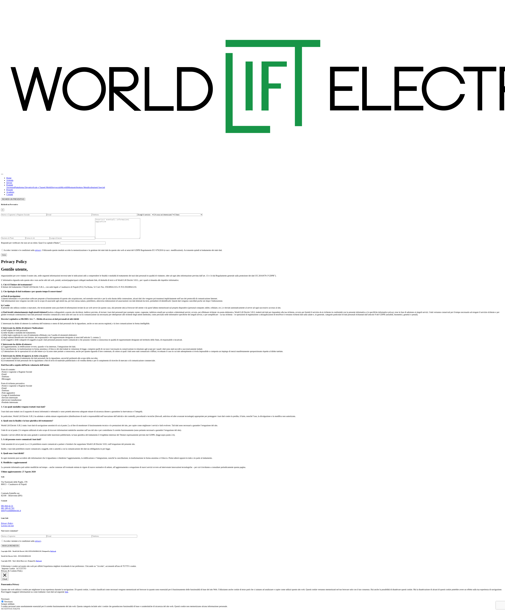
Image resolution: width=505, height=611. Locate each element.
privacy (38, 250)
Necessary (8, 601)
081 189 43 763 (7, 508)
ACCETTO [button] (21, 568)
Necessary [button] (5, 599)
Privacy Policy (7, 523)
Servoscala (56, 187)
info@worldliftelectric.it (11, 510)
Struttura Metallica (83, 187)
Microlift (64, 187)
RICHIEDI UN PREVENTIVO (13, 199)
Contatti (9, 194)
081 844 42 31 (7, 506)
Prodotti (9, 185)
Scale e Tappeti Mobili (42, 187)
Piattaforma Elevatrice (24, 187)
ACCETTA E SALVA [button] (10, 609)
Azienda (9, 180)
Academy (10, 192)
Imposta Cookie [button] (8, 568)
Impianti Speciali (98, 187)
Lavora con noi (7, 526)
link (66, 592)
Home (8, 178)
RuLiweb (53, 551)
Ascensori (10, 187)
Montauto (72, 187)
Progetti (9, 190)
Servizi (9, 183)
